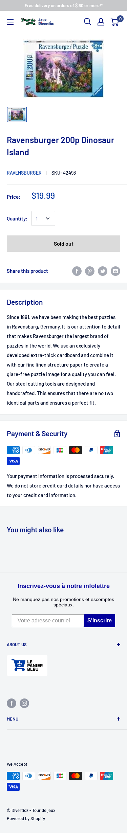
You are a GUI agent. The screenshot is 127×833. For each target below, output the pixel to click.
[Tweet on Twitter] (102, 270)
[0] (114, 22)
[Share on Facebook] (77, 270)
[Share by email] (115, 270)
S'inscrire (99, 620)
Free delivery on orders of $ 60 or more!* (64, 5)
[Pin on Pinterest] (89, 270)
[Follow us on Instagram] (24, 703)
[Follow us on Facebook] (11, 703)
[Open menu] (10, 22)
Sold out (63, 243)
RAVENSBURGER (24, 173)
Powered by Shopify (26, 818)
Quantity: (17, 218)
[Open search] (87, 21)
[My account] (101, 21)
